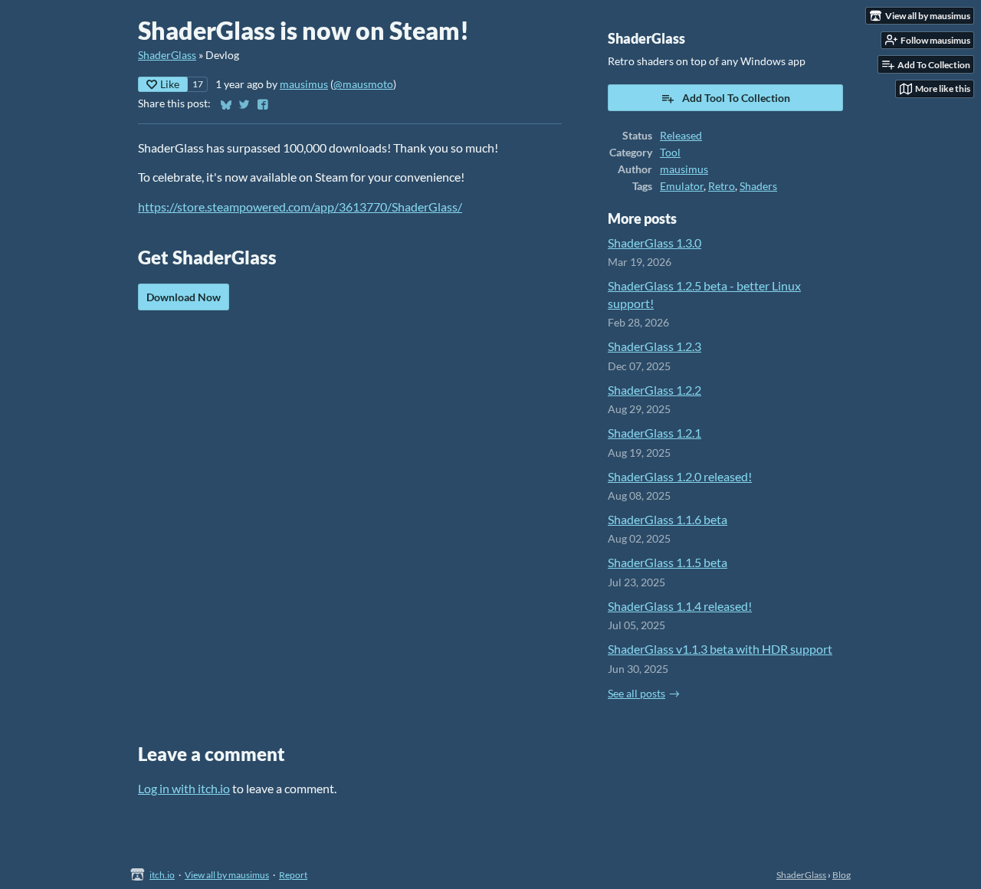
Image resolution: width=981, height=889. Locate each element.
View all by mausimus (227, 875)
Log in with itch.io (184, 788)
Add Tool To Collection (736, 97)
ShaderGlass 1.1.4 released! (680, 606)
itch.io (162, 875)
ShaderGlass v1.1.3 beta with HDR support (720, 648)
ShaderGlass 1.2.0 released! (680, 476)
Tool (670, 152)
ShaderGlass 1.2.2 (654, 389)
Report (293, 875)
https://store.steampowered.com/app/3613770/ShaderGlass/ (300, 206)
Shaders (758, 186)
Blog (841, 875)
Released (681, 136)
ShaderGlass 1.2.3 (654, 346)
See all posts (636, 693)
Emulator (682, 186)
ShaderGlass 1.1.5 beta (667, 562)
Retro (721, 186)
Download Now (183, 296)
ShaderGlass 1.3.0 (654, 242)
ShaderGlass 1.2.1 (654, 432)
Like (169, 83)
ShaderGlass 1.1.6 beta (667, 519)
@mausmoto (363, 84)
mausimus (304, 84)
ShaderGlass (167, 55)
